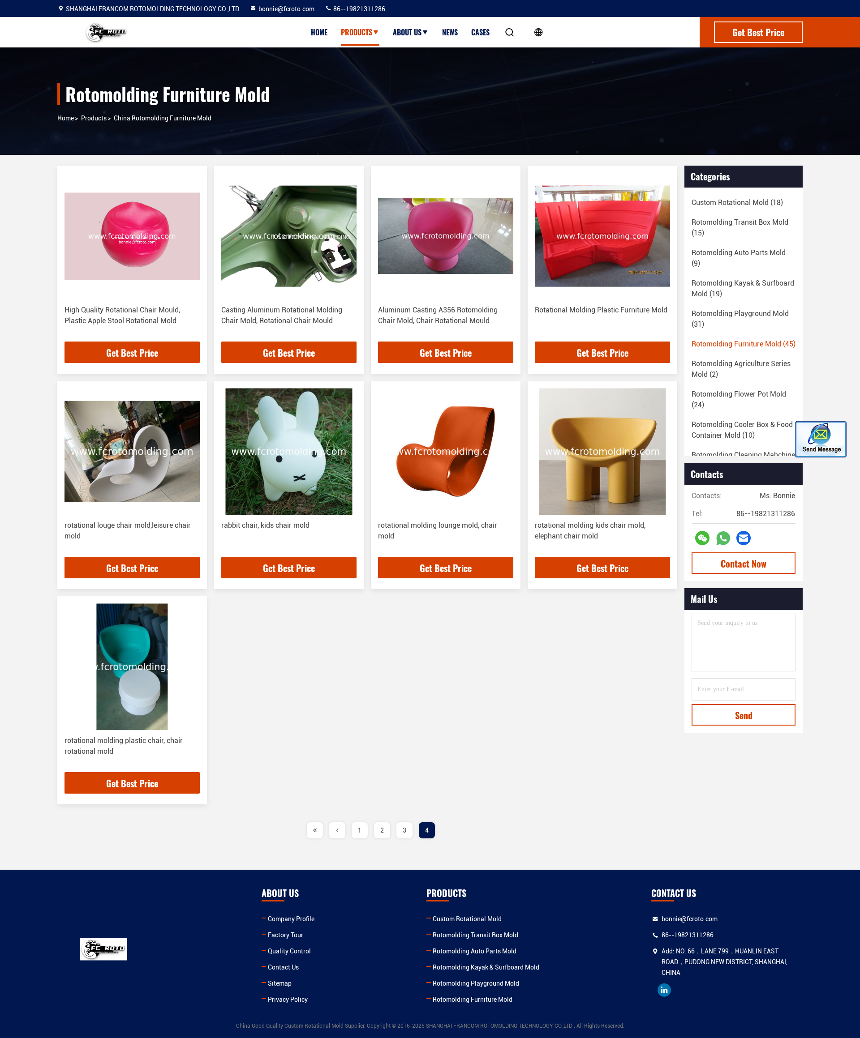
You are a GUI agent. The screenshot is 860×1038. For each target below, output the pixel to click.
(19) (743, 288)
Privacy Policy (288, 999)
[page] (315, 830)
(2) (741, 369)
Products (356, 32)
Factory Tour (285, 935)
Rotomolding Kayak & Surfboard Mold (486, 967)
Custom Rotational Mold (467, 919)
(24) (739, 399)
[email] (743, 538)
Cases (480, 32)
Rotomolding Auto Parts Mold (474, 951)
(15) (740, 227)
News (450, 32)
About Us (407, 32)
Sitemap (280, 983)
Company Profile (291, 919)
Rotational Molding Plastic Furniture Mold (601, 310)
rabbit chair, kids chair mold (265, 525)
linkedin (664, 990)
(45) (744, 344)
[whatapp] (723, 538)
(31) (740, 319)
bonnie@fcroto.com (286, 9)
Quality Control (289, 951)
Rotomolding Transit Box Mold (475, 935)
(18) (737, 202)
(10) (742, 430)
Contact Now (743, 563)
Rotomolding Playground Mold (476, 983)
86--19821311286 (358, 9)
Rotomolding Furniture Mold (472, 999)
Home (319, 32)
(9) (739, 258)
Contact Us (283, 967)
